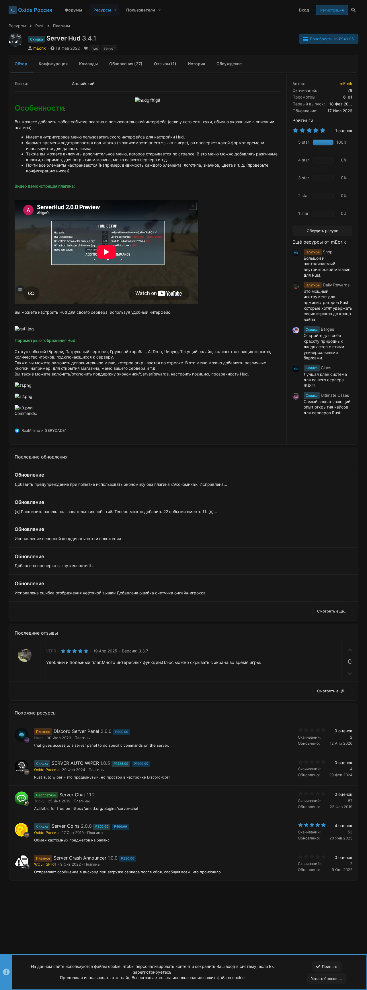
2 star (303, 195)
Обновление (29, 475)
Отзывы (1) (165, 63)
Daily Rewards (328, 284)
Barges (320, 329)
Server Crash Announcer (80, 858)
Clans (318, 367)
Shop (319, 251)
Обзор (21, 63)
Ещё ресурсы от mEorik (319, 242)
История (196, 63)
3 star (303, 177)
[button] (115, 10)
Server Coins (65, 826)
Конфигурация (53, 63)
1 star (303, 213)
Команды (88, 63)
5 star (303, 142)
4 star (303, 159)
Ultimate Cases (327, 395)
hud (94, 48)
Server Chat (72, 795)
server (109, 48)
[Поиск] (353, 10)
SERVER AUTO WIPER (75, 763)
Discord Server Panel (76, 731)
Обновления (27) (125, 63)
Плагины (83, 737)
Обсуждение (229, 63)
